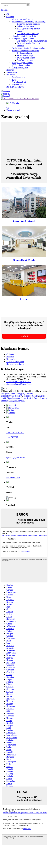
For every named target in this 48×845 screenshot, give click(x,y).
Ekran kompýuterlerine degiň (24, 36)
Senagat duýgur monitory (22, 62)
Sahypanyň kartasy (25, 393)
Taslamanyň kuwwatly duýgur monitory (28, 21)
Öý (7, 14)
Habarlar (10, 70)
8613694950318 (13, 477)
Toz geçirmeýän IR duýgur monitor (32, 41)
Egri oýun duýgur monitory (28, 24)
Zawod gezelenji (19, 82)
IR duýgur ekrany (24, 53)
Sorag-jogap (11, 72)
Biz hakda (10, 75)
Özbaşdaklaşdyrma (20, 67)
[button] (24, 336)
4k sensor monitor (30, 396)
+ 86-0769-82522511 (15, 433)
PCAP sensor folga (25, 55)
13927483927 (12, 437)
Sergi (14, 79)
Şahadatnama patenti (20, 77)
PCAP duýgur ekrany (26, 58)
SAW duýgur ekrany (26, 60)
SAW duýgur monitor (21, 65)
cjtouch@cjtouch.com (15, 457)
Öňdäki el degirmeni (25, 26)
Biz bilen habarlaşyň (15, 87)
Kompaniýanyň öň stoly (24, 260)
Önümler (10, 16)
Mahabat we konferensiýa (22, 19)
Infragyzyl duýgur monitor (23, 38)
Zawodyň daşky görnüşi (24, 221)
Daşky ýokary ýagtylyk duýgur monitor (28, 48)
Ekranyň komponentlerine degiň (25, 50)
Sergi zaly (24, 299)
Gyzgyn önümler (8, 393)
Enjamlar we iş (18, 84)
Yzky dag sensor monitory (28, 33)
